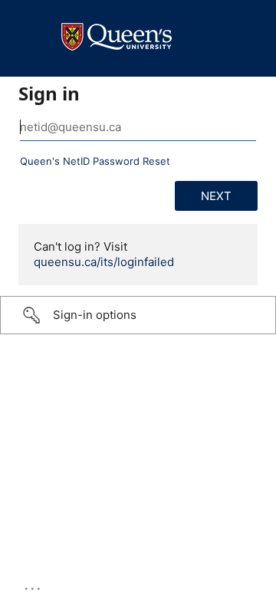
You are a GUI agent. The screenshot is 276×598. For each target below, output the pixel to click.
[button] (138, 315)
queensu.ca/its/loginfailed (104, 262)
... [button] (34, 585)
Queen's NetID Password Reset (95, 161)
